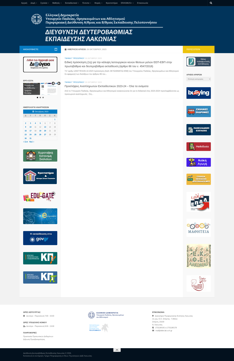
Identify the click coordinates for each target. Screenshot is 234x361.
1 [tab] (37, 97)
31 (30, 138)
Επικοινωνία (142, 3)
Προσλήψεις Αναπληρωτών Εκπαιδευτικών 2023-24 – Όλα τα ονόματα (106, 86)
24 (30, 134)
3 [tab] (43, 97)
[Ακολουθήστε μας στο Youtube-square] (55, 49)
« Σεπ (25, 142)
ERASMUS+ (126, 3)
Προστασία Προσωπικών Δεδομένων (38, 336)
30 (26, 138)
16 (26, 131)
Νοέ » (31, 142)
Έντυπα (85, 3)
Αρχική (24, 3)
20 (45, 131)
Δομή (33, 3)
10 (30, 127)
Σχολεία (43, 3)
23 (26, 134)
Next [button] (53, 83)
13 (45, 127)
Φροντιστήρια (111, 3)
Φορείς (97, 3)
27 (45, 134)
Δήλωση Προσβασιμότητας (34, 339)
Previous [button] (59, 83)
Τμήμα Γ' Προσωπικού (74, 58)
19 (40, 131)
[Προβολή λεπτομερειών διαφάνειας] (49, 89)
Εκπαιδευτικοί (71, 3)
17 (30, 131)
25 (35, 134)
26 (40, 134)
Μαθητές (56, 3)
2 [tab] (40, 97)
